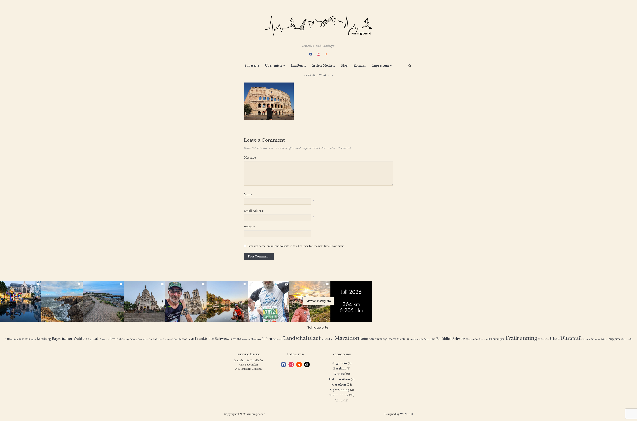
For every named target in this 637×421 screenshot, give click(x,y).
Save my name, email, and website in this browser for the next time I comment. (296, 246)
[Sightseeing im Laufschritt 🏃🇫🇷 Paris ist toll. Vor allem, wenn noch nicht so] (186, 301)
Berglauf (91, 338)
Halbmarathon (243, 339)
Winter (604, 339)
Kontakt (360, 65)
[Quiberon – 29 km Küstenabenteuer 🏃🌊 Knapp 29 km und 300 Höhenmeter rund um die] (62, 301)
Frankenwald (188, 339)
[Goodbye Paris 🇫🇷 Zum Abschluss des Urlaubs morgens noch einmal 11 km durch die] (20, 301)
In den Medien (323, 65)
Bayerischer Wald (67, 339)
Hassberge (256, 339)
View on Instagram (318, 301)
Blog (344, 65)
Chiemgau (124, 339)
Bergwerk (104, 339)
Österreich (626, 339)
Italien (267, 339)
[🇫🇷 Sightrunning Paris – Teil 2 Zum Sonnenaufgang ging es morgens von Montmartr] (144, 301)
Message (250, 157)
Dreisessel (168, 339)
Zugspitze (614, 339)
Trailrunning (521, 338)
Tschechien (543, 339)
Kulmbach (277, 339)
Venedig (586, 339)
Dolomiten (143, 339)
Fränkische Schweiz (212, 339)
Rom (432, 339)
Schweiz (458, 339)
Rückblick (444, 339)
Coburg (133, 339)
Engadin (177, 339)
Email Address (254, 210)
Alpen (33, 339)
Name (248, 194)
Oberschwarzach (415, 339)
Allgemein (339, 363)
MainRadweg (327, 339)
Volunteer (595, 339)
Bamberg (44, 339)
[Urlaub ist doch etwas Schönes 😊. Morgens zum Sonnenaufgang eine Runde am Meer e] (103, 301)
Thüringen (497, 339)
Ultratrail (571, 338)
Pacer (426, 339)
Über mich (273, 65)
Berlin (113, 338)
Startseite (252, 65)
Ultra (555, 338)
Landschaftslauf (302, 338)
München (367, 338)
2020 (21, 339)
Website (249, 227)
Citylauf (339, 373)
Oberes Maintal (397, 339)
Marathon (346, 338)
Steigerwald (484, 339)
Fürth (233, 339)
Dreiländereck (155, 339)
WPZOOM (406, 414)
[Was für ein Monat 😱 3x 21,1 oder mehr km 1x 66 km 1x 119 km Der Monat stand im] (351, 301)
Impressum (380, 65)
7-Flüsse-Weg (11, 339)
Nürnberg (381, 339)
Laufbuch (298, 65)
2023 (27, 339)
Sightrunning (472, 339)
